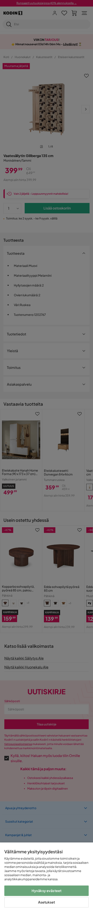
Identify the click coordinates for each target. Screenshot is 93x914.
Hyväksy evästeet (47, 890)
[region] (46, 878)
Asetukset (46, 902)
